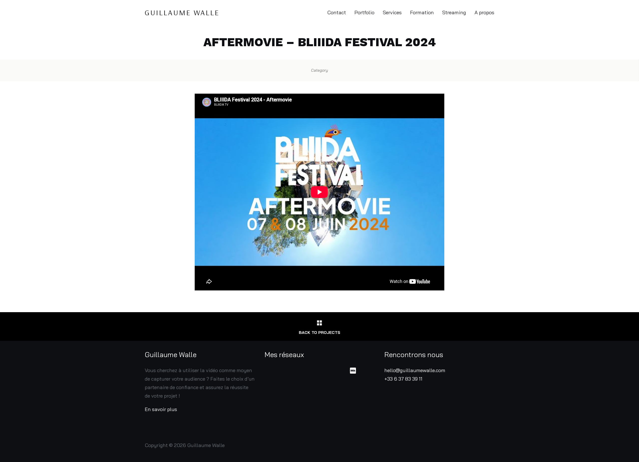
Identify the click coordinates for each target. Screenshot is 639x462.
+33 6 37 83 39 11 (403, 379)
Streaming (454, 12)
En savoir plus (161, 409)
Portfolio (364, 12)
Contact (336, 12)
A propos (484, 12)
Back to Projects (319, 332)
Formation (422, 12)
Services (392, 12)
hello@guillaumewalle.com (414, 370)
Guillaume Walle (182, 12)
